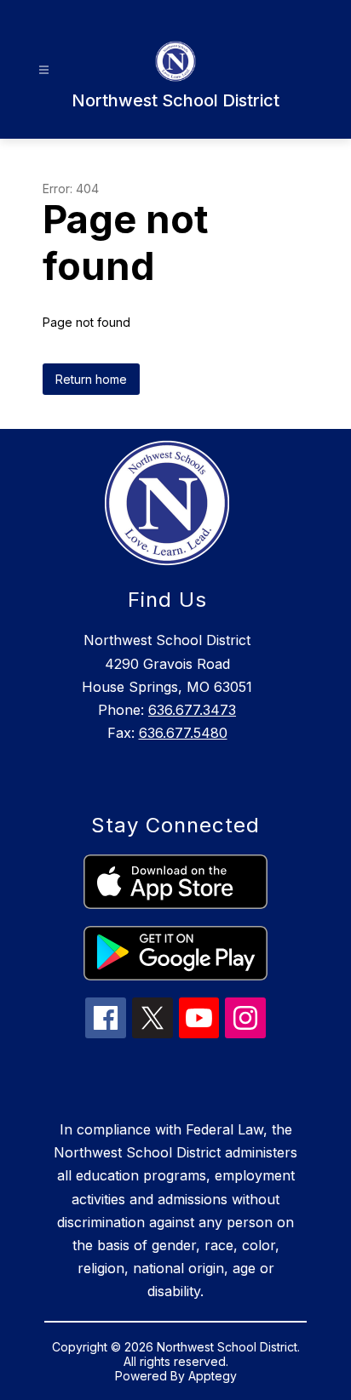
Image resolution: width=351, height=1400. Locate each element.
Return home (91, 379)
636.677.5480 (183, 732)
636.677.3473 (192, 709)
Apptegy (212, 1376)
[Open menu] (44, 70)
